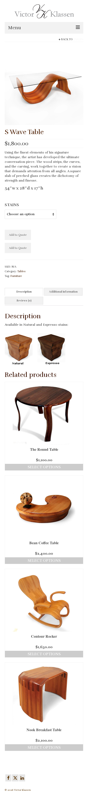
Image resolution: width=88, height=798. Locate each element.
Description (24, 291)
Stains (12, 205)
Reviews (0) (24, 300)
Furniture (16, 276)
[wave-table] (44, 86)
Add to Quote (18, 234)
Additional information (63, 291)
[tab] (24, 292)
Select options (44, 467)
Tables (78, 39)
